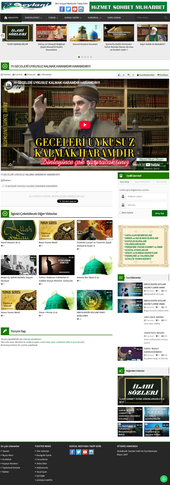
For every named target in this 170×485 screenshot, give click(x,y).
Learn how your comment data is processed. (62, 342)
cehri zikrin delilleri (154, 316)
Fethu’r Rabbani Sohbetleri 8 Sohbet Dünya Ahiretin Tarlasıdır (56, 279)
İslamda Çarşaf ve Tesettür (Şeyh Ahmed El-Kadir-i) (94, 244)
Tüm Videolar (43, 451)
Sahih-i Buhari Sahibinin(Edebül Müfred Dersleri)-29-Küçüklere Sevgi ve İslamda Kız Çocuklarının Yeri (154, 350)
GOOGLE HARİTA (44, 480)
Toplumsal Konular (11, 467)
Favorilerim (42, 459)
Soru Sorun (114, 17)
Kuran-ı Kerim (72, 17)
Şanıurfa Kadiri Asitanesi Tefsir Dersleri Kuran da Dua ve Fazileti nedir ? (118, 47)
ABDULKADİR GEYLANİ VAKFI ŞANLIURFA (91, 314)
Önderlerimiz (32, 17)
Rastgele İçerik (44, 455)
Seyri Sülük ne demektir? (152, 44)
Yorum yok (31, 74)
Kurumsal (93, 17)
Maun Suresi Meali (48, 242)
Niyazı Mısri (7, 455)
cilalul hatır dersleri (154, 332)
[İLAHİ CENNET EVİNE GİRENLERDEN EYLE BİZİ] (143, 390)
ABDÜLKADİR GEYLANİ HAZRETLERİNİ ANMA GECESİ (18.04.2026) (155, 302)
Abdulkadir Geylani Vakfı (129, 451)
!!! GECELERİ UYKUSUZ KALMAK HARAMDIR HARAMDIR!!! (31, 186)
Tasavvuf (7, 74)
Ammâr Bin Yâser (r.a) (88, 277)
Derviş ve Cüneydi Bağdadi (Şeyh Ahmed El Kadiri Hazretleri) (51, 47)
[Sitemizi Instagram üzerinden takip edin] (81, 9)
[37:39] (95, 229)
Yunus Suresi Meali (10, 312)
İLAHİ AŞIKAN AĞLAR (17, 44)
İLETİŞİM (41, 475)
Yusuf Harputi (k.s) (10, 242)
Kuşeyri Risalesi (10, 463)
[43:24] (130, 353)
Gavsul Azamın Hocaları (85, 44)
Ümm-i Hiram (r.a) (48, 312)
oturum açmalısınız (32, 339)
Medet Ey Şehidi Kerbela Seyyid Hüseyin (17, 279)
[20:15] (57, 264)
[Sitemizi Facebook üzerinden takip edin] (62, 9)
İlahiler (5, 471)
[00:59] (130, 305)
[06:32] (95, 299)
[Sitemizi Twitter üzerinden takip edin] (68, 9)
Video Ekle (42, 463)
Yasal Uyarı (42, 471)
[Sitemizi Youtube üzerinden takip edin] (74, 9)
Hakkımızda (42, 467)
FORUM (52, 17)
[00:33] (19, 264)
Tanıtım (5, 451)
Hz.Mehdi (6, 459)
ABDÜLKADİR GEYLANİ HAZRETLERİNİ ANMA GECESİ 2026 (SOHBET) (155, 286)
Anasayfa (13, 17)
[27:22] (130, 289)
